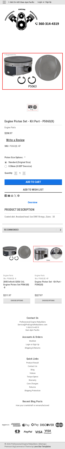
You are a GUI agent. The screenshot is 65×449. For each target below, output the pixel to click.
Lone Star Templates (42, 447)
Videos (33, 373)
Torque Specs (32, 377)
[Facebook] (6, 195)
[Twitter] (15, 195)
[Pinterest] (18, 195)
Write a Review (15, 140)
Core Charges (32, 384)
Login (40, 2)
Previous (57, 230)
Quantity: (9, 173)
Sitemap (42, 444)
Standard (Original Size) (19, 162)
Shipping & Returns (32, 348)
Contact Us (32, 366)
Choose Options (17, 300)
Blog (32, 370)
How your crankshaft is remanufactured (32, 405)
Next (61, 230)
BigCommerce (19, 447)
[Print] (12, 195)
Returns (32, 387)
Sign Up (48, 2)
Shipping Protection (32, 391)
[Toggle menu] (4, 4)
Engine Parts (8, 275)
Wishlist (32, 341)
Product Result (32, 363)
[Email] (9, 195)
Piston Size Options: (15, 157)
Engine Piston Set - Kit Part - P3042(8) (48, 283)
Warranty (32, 380)
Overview (32, 202)
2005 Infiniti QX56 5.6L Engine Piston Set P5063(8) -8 (16, 285)
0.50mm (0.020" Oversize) (20, 166)
